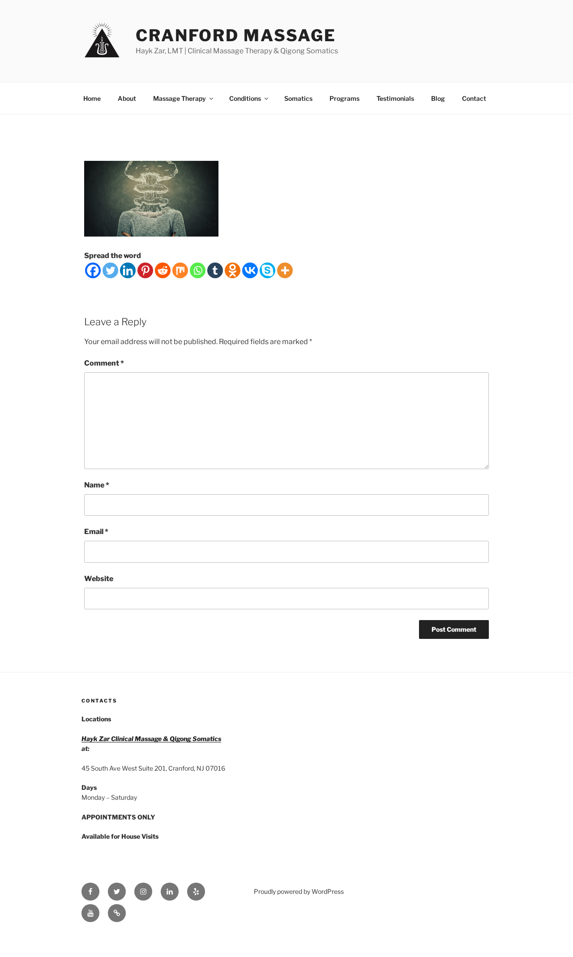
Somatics (298, 98)
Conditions (245, 98)
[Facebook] (93, 270)
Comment (104, 363)
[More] (285, 270)
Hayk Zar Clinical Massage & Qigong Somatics (151, 738)
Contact (474, 98)
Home (92, 98)
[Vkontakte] (250, 270)
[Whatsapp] (197, 270)
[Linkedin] (128, 270)
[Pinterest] (145, 270)
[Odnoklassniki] (232, 270)
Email (96, 531)
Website (98, 578)
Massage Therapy (179, 98)
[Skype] (267, 270)
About (127, 98)
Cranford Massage (236, 35)
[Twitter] (110, 270)
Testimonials (395, 98)
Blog (438, 98)
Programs (344, 98)
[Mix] (180, 270)
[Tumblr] (215, 270)
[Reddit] (163, 270)
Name (96, 485)
